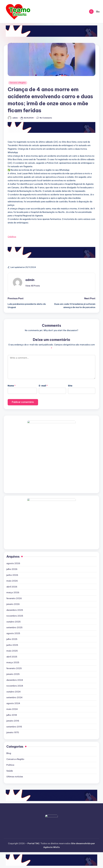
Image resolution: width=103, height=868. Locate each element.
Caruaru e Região (18, 83)
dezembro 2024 (14, 680)
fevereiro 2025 (14, 668)
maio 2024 (12, 709)
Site (70, 385)
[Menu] (97, 11)
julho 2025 (11, 639)
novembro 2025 (14, 615)
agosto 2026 (13, 563)
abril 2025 (11, 656)
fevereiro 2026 (14, 598)
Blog (8, 753)
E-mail (43, 385)
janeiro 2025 (13, 674)
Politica (10, 765)
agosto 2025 (13, 633)
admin (29, 280)
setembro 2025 (14, 627)
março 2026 (12, 592)
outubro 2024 (13, 691)
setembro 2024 (14, 697)
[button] (32, 285)
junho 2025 (12, 645)
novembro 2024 (14, 685)
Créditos (12, 236)
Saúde (9, 770)
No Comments (46, 118)
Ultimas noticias (14, 776)
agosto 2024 (13, 703)
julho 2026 (11, 569)
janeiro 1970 (12, 732)
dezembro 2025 (14, 610)
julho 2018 (11, 715)
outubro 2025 (13, 621)
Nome (11, 385)
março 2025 (12, 662)
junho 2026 (12, 575)
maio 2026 (12, 580)
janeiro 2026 (13, 604)
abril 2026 (11, 586)
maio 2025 (12, 650)
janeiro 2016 (12, 720)
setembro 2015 (14, 726)
